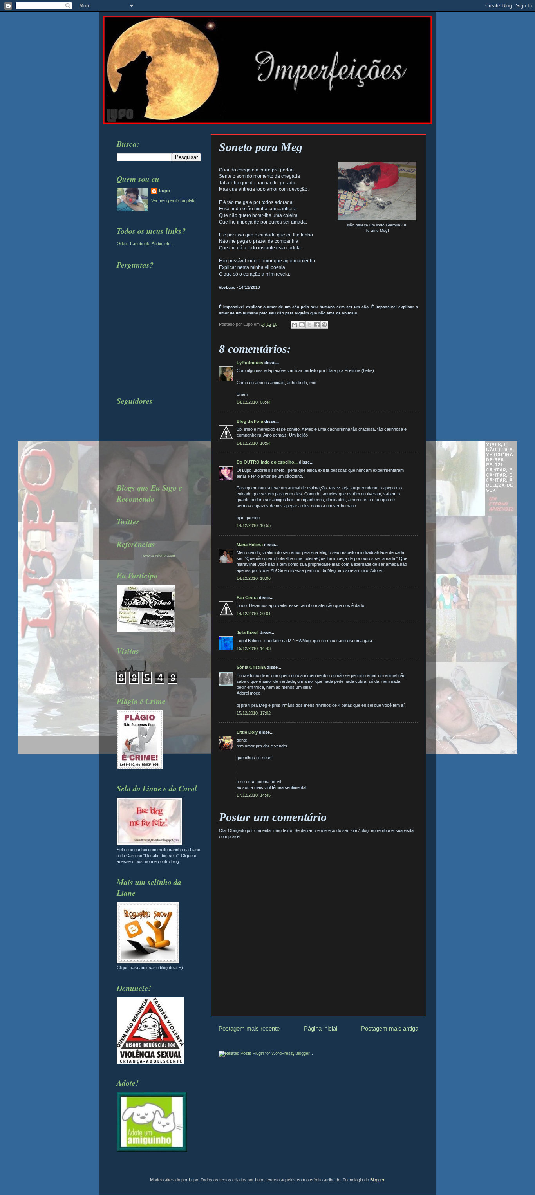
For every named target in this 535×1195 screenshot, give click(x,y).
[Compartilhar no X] (309, 325)
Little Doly (247, 732)
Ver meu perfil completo (173, 200)
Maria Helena (250, 544)
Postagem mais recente (249, 1028)
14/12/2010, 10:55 (254, 525)
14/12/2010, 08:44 (254, 402)
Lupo (164, 190)
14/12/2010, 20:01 (254, 613)
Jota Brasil (247, 632)
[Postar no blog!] (302, 325)
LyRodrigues (250, 362)
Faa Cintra (247, 597)
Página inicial (320, 1028)
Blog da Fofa (250, 421)
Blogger (377, 1179)
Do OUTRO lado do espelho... (267, 462)
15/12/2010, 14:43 (254, 648)
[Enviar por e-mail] (294, 325)
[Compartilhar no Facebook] (317, 325)
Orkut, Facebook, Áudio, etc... (145, 243)
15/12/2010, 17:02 (254, 713)
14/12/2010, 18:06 (254, 578)
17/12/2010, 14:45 (254, 795)
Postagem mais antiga (389, 1028)
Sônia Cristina (251, 667)
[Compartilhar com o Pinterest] (324, 325)
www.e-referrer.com (159, 556)
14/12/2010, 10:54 (254, 443)
